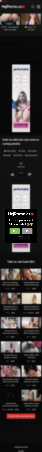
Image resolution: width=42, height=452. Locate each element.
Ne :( (27, 231)
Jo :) (15, 231)
